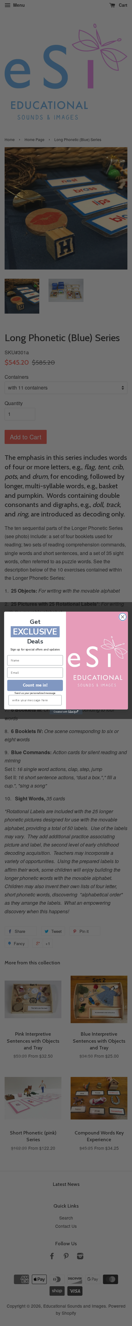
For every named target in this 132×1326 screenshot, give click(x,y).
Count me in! (35, 685)
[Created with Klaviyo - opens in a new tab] (66, 712)
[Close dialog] (122, 616)
